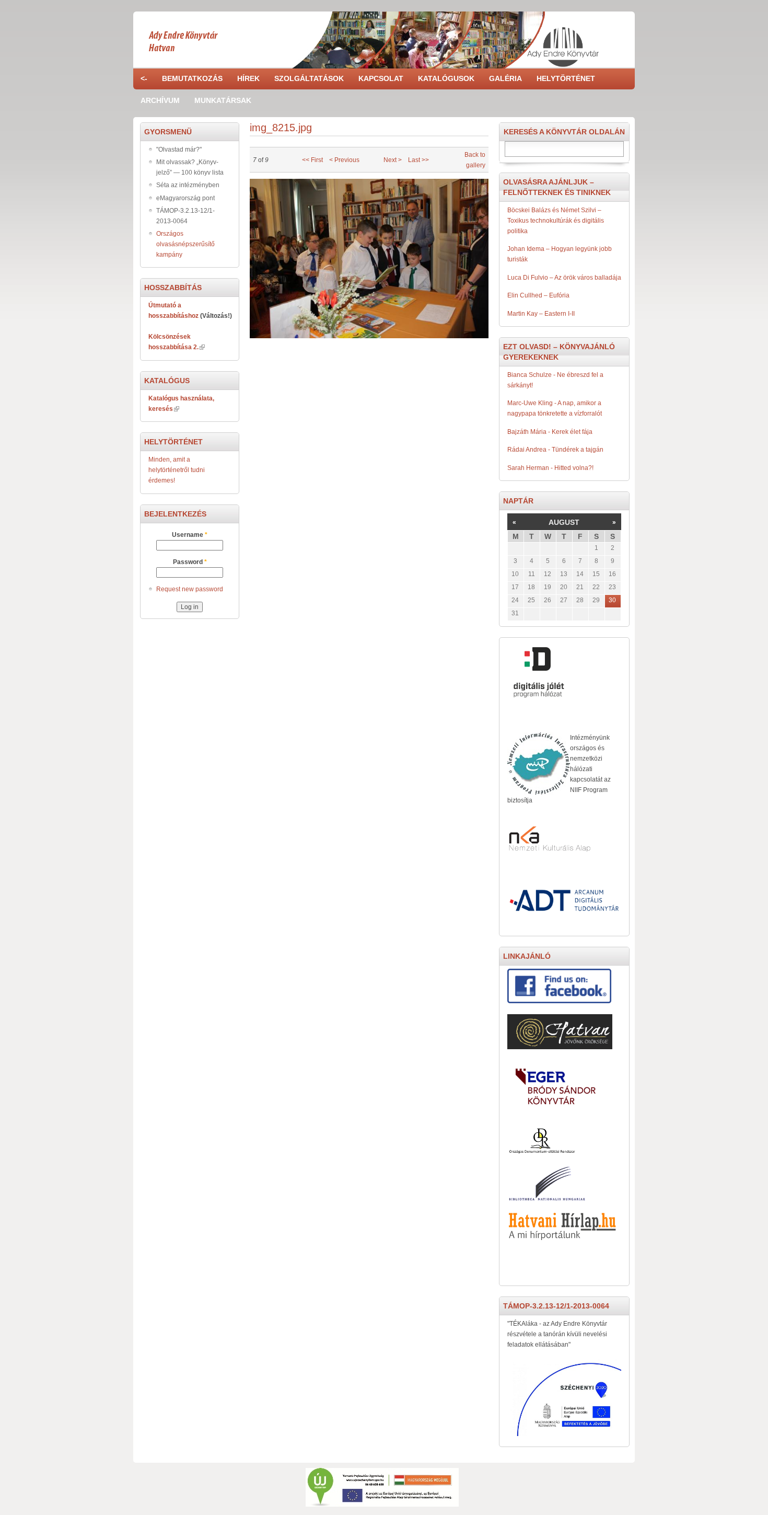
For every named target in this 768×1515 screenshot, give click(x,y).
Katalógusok (446, 78)
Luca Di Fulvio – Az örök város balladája (564, 277)
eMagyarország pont (185, 198)
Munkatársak (222, 100)
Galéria (505, 78)
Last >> (418, 160)
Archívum (160, 100)
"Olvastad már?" (179, 149)
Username (189, 534)
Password (190, 562)
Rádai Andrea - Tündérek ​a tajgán (555, 449)
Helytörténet (566, 78)
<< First (312, 160)
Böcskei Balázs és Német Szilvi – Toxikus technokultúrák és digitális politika (555, 220)
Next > (392, 160)
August (564, 522)
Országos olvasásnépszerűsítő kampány (185, 244)
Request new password (189, 589)
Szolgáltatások (309, 78)
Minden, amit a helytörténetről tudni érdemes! (176, 470)
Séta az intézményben (187, 185)
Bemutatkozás (192, 78)
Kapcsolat (380, 78)
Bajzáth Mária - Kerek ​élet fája (549, 431)
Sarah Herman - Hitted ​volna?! (550, 468)
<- (144, 78)
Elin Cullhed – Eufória (538, 295)
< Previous (344, 160)
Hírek (248, 78)
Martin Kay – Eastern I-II (541, 313)
